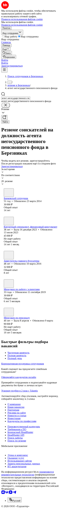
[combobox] (15, 98)
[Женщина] (9, 192)
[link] (6, 53)
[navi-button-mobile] (4, 69)
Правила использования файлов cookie (22, 25)
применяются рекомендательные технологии (27, 473)
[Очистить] (5, 105)
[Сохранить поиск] (4, 117)
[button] (4, 60)
